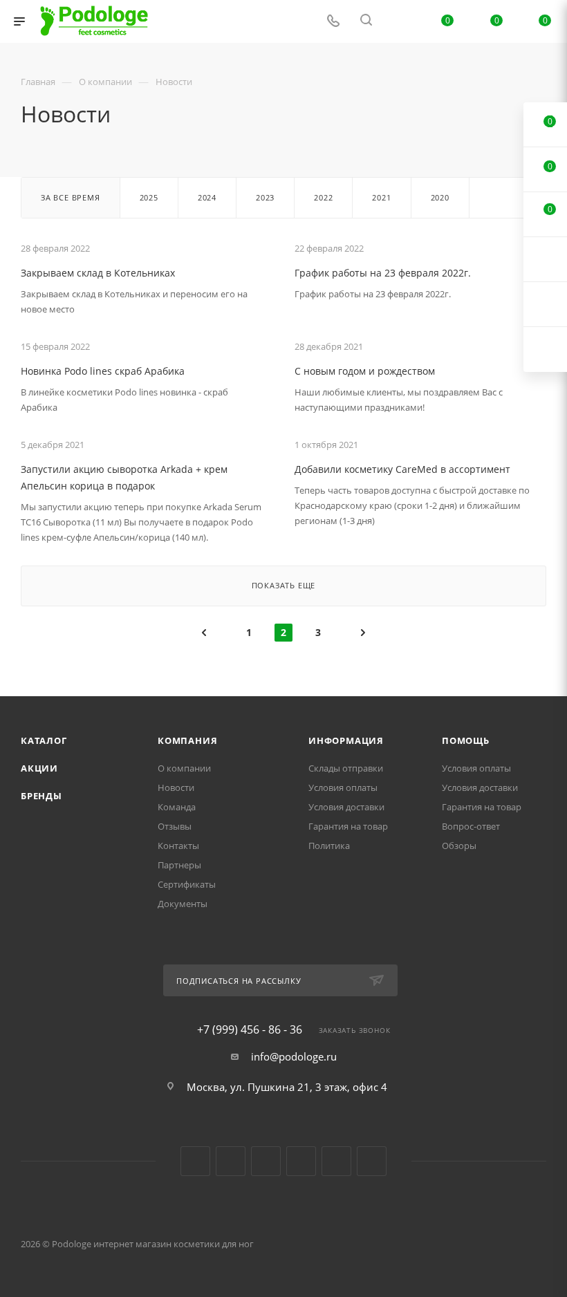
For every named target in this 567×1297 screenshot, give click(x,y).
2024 (207, 197)
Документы (182, 903)
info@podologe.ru (294, 1056)
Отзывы (175, 826)
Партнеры (179, 865)
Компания (187, 740)
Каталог (44, 740)
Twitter (266, 1161)
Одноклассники (301, 1161)
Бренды (41, 796)
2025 (149, 197)
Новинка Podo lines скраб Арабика (103, 370)
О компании (184, 768)
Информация (346, 740)
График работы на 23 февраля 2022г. (383, 272)
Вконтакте (195, 1161)
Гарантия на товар (348, 826)
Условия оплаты (343, 787)
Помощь (466, 740)
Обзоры (459, 845)
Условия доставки (346, 807)
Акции (39, 768)
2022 (323, 197)
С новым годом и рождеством (365, 370)
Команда (177, 807)
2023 (265, 197)
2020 (440, 197)
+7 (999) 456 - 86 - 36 (249, 1029)
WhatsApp (372, 1161)
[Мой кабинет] (399, 21)
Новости (176, 787)
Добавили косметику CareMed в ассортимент (402, 469)
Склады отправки (345, 768)
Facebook (230, 1161)
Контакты (178, 845)
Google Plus (336, 1161)
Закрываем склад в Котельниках (98, 272)
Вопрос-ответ (471, 826)
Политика (329, 845)
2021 (381, 197)
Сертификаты (187, 884)
